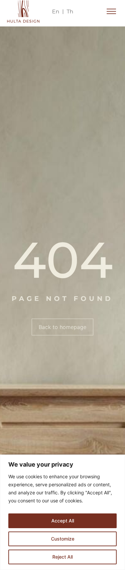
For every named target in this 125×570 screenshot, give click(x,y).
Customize (62, 539)
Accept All (62, 520)
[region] (62, 512)
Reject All (62, 557)
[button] (111, 11)
